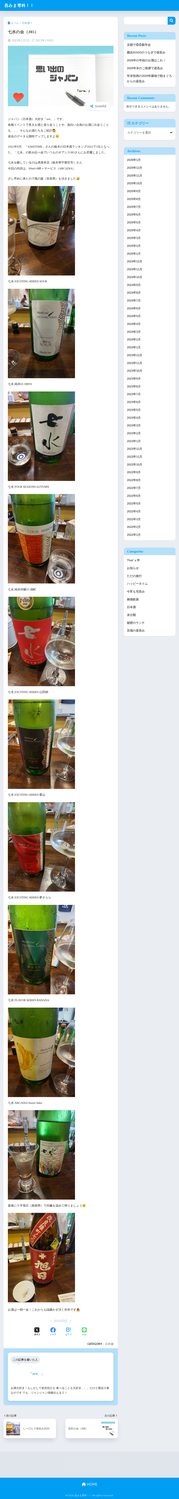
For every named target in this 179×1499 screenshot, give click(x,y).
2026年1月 (134, 160)
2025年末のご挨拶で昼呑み (145, 68)
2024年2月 (134, 339)
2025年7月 (134, 207)
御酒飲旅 (133, 599)
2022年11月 (134, 456)
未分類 (131, 615)
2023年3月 (134, 425)
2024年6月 (134, 308)
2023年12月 (134, 355)
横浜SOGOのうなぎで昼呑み (146, 52)
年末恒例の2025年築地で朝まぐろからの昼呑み (149, 78)
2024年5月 (134, 316)
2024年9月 (134, 285)
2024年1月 (134, 347)
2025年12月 (134, 167)
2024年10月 (134, 277)
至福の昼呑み (136, 630)
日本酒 (109, 1344)
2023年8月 (134, 386)
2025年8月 (134, 199)
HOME (91, 1484)
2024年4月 (134, 324)
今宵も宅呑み (136, 591)
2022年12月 (134, 449)
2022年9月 (134, 472)
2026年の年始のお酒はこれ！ (146, 60)
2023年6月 (134, 402)
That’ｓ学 (133, 560)
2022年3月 (134, 519)
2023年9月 (134, 378)
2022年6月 (134, 496)
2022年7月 (134, 488)
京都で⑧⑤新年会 (139, 44)
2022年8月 (134, 480)
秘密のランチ (136, 623)
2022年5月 (134, 503)
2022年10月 (134, 464)
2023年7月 (134, 394)
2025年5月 (134, 222)
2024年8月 (134, 292)
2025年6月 (134, 214)
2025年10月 (134, 183)
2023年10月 (134, 370)
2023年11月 (134, 363)
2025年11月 (134, 175)
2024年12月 (134, 261)
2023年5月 (134, 410)
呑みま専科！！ (19, 5)
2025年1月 (134, 253)
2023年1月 (134, 441)
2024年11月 (134, 269)
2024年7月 (134, 300)
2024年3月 (134, 331)
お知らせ (133, 568)
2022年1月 (134, 534)
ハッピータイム (137, 583)
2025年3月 (134, 238)
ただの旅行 (134, 576)
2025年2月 (134, 246)
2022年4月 (134, 511)
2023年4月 (134, 417)
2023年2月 (134, 433)
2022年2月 (134, 527)
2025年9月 (134, 191)
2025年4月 (134, 230)
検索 (172, 21)
